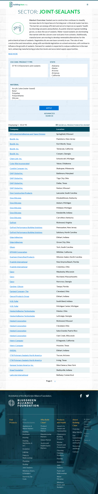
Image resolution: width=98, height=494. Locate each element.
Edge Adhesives (16, 237)
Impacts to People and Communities (61, 428)
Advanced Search (49, 115)
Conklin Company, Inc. (19, 168)
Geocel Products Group (19, 296)
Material (14, 85)
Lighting (25, 452)
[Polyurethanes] (49, 95)
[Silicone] (49, 98)
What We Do (77, 432)
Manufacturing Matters (46, 435)
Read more (13, 54)
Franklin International (18, 262)
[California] (69, 75)
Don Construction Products (21, 193)
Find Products (13, 421)
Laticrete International (19, 375)
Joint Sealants (28, 468)
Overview (76, 429)
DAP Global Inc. (16, 173)
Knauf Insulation (16, 370)
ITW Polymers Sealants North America (26, 355)
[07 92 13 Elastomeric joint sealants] (29, 66)
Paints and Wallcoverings (62, 472)
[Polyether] (49, 93)
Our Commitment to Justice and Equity (77, 439)
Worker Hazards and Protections (61, 444)
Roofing (25, 464)
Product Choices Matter (44, 428)
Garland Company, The (19, 291)
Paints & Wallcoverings (28, 456)
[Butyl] (49, 91)
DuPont (13, 222)
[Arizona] (69, 70)
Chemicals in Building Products (61, 436)
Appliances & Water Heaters (28, 427)
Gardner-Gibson (16, 286)
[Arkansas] (69, 73)
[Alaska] (69, 68)
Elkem (12, 247)
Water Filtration (60, 478)
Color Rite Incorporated (19, 163)
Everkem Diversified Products (22, 257)
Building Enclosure (26, 433)
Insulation (26, 449)
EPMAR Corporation (18, 252)
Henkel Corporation (18, 321)
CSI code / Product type (21, 62)
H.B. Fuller (14, 301)
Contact (76, 452)
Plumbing (26, 461)
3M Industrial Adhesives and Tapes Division (27, 134)
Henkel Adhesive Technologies (22, 311)
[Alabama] (69, 66)
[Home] (18, 5)
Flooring (25, 437)
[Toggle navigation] (87, 5)
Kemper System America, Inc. (22, 365)
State (52, 62)
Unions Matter (46, 440)
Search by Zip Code (27, 478)
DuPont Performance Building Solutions (26, 227)
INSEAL (13, 350)
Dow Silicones (15, 198)
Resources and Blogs (76, 447)
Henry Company (16, 340)
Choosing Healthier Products (60, 452)
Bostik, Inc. (14, 139)
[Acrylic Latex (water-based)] (49, 88)
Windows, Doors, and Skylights (61, 484)
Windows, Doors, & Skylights (29, 472)
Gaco (12, 272)
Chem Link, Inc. (16, 158)
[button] (73, 124)
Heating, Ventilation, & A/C (27, 443)
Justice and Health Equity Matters (45, 445)
